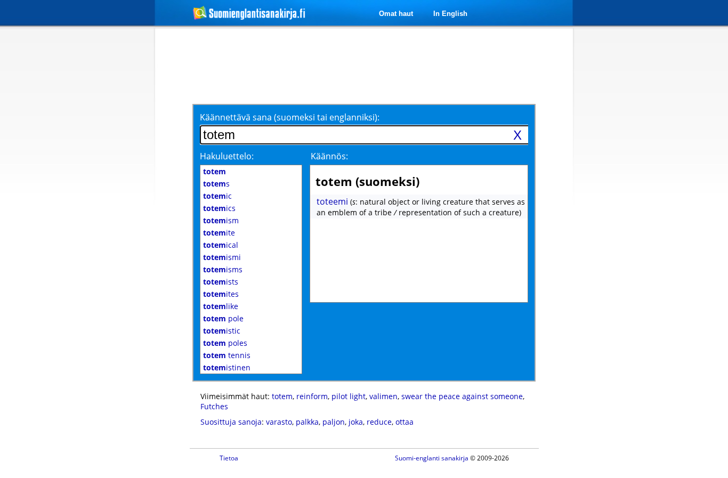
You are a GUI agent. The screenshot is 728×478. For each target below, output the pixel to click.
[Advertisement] (98, 201)
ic (217, 196)
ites (221, 294)
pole (223, 318)
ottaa (404, 422)
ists (220, 282)
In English (450, 14)
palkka (307, 422)
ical (220, 245)
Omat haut (396, 14)
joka (356, 422)
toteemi (332, 201)
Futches (214, 406)
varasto (279, 422)
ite (219, 233)
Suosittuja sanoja (231, 422)
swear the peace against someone (462, 396)
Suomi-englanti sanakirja (431, 458)
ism (221, 220)
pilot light (348, 396)
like (220, 306)
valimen (383, 396)
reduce (379, 422)
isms (222, 269)
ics (219, 208)
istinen (226, 367)
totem (282, 396)
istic (221, 331)
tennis (226, 355)
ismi (222, 257)
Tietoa (229, 458)
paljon (333, 422)
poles (225, 343)
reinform (312, 396)
